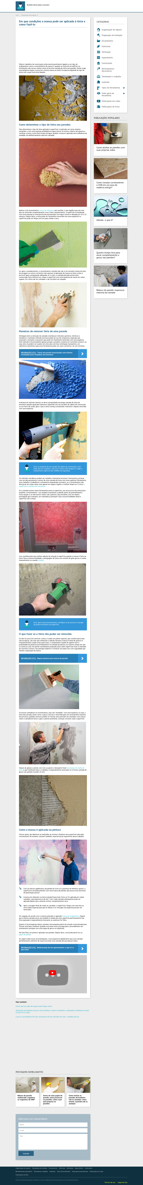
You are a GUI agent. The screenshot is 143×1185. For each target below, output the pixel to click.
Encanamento (107, 40)
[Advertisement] (53, 45)
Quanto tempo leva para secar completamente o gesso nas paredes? (108, 255)
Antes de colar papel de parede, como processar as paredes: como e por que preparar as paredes (52, 1099)
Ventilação (106, 52)
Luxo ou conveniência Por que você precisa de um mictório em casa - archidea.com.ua (47, 1017)
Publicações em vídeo (111, 101)
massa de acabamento (70, 916)
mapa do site (122, 1182)
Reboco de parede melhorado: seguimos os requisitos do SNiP (26, 1097)
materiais (105, 82)
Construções (107, 63)
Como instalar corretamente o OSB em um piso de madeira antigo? (110, 185)
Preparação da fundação (112, 35)
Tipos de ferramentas (111, 87)
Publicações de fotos (111, 106)
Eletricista (106, 46)
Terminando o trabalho (111, 76)
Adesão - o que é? (104, 220)
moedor (41, 560)
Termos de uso (109, 1182)
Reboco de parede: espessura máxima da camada (110, 291)
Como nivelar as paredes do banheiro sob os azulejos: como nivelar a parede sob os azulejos (78, 1099)
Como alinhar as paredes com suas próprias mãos (110, 148)
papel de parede (25, 934)
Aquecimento (107, 57)
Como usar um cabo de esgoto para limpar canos (34, 1006)
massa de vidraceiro (46, 210)
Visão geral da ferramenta (108, 94)
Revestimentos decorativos (108, 69)
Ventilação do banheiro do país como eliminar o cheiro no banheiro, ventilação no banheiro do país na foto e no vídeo (52, 1011)
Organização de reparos (112, 29)
